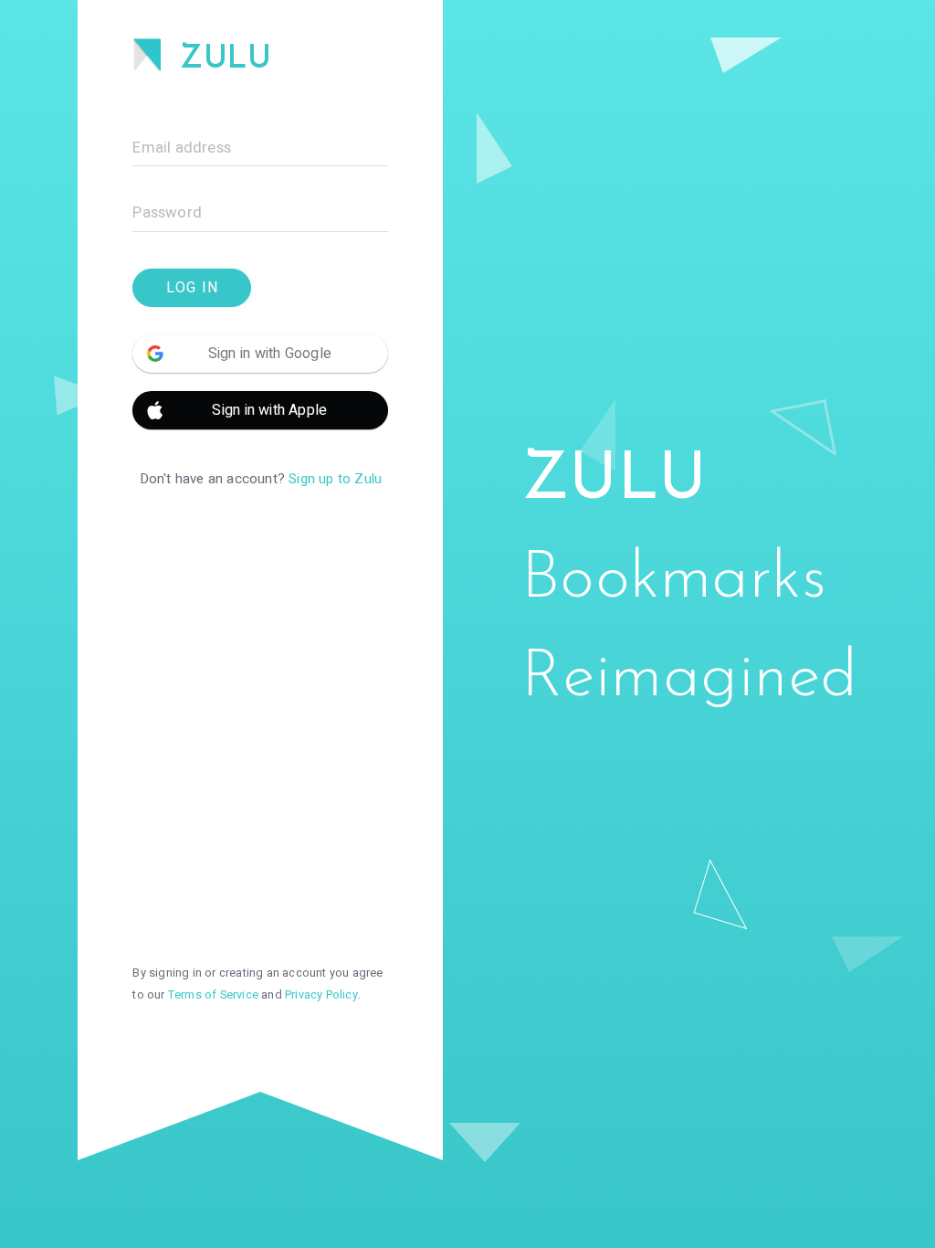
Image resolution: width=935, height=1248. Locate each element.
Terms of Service (213, 995)
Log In (192, 288)
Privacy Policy (321, 995)
